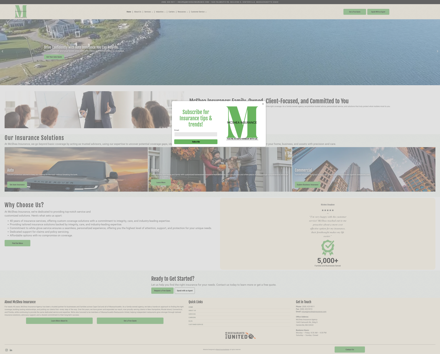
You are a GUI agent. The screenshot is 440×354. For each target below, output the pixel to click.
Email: (176, 130)
